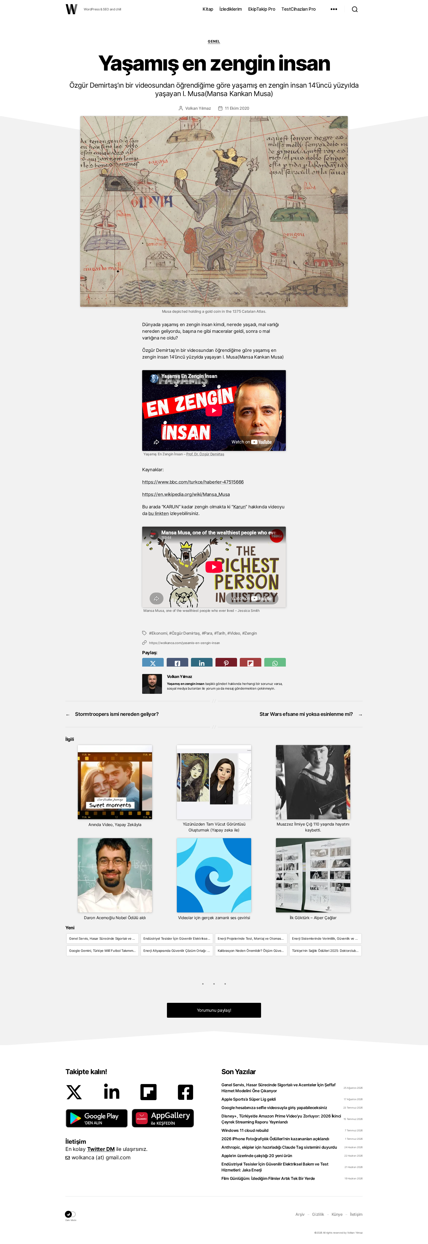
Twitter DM (101, 1149)
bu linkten (158, 513)
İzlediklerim (230, 9)
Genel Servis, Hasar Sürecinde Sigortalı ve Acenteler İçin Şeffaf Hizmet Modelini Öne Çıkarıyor (103, 938)
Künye (337, 1214)
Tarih (220, 633)
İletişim (356, 1214)
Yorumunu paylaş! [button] (214, 1010)
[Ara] (355, 9)
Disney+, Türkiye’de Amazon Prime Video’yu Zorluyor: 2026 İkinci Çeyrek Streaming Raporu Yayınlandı (281, 1119)
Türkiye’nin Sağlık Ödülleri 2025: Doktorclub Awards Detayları (326, 951)
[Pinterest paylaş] (226, 663)
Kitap (208, 9)
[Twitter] (74, 1092)
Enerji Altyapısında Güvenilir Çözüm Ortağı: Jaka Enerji (178, 951)
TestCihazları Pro (298, 9)
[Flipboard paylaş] (250, 663)
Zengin (250, 633)
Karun (239, 506)
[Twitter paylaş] (153, 663)
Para (208, 633)
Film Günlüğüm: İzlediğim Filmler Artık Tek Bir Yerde (268, 1178)
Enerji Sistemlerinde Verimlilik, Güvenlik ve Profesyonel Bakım (326, 938)
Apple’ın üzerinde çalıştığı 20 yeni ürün (256, 1155)
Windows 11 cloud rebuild (244, 1130)
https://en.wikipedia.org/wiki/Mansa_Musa (186, 494)
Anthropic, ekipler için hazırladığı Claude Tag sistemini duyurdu (279, 1147)
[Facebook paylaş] (177, 663)
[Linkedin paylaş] (202, 663)
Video (235, 633)
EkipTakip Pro (261, 9)
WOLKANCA (71, 9)
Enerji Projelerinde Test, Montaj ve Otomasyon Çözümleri (252, 938)
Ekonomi (159, 633)
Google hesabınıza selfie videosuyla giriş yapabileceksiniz (274, 1107)
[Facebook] (185, 1092)
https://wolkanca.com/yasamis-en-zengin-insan (184, 643)
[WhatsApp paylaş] (275, 663)
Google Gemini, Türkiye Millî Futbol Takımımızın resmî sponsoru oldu (103, 951)
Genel (214, 41)
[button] (96, 1118)
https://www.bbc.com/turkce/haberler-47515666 (193, 482)
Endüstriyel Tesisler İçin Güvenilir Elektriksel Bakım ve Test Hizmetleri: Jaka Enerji (178, 938)
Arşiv (300, 1214)
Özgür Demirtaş (186, 633)
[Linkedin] (111, 1092)
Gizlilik (318, 1214)
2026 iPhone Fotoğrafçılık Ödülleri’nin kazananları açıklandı (275, 1138)
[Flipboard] (148, 1092)
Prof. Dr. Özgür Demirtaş (205, 454)
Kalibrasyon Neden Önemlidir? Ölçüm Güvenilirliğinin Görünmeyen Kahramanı (252, 951)
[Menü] (334, 9)
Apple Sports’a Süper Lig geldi (248, 1099)
